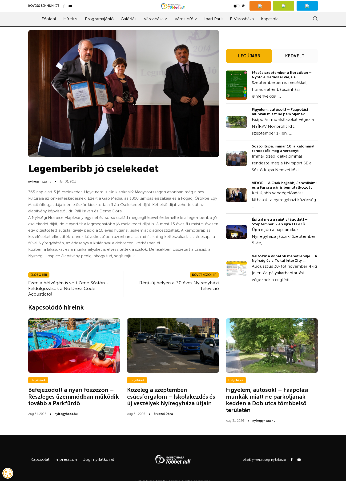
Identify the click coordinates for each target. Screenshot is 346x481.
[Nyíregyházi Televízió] (260, 6)
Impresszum (66, 459)
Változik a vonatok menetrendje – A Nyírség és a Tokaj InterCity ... (284, 258)
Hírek (68, 18)
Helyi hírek (38, 380)
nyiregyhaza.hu (39, 181)
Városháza (154, 18)
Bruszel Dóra (163, 414)
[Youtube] (70, 6)
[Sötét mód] (239, 6)
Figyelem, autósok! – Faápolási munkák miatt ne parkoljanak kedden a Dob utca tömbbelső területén (267, 399)
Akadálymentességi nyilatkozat (264, 459)
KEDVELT (295, 56)
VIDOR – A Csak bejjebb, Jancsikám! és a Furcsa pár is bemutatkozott (284, 185)
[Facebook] (64, 6)
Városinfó (184, 18)
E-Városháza (242, 18)
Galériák (129, 18)
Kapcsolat (270, 18)
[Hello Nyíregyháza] (307, 6)
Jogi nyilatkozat (98, 459)
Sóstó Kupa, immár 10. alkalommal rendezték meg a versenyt (283, 148)
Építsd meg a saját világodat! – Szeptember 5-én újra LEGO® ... (280, 221)
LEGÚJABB (249, 56)
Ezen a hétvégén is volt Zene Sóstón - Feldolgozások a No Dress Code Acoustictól (68, 288)
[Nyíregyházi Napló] (283, 6)
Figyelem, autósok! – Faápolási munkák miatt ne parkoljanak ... (280, 111)
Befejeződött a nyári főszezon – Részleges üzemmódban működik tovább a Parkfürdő (73, 396)
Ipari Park (213, 18)
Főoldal (49, 18)
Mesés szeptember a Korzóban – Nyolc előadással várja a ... (282, 74)
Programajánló (99, 18)
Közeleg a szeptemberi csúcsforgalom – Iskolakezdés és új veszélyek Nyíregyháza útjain (171, 396)
